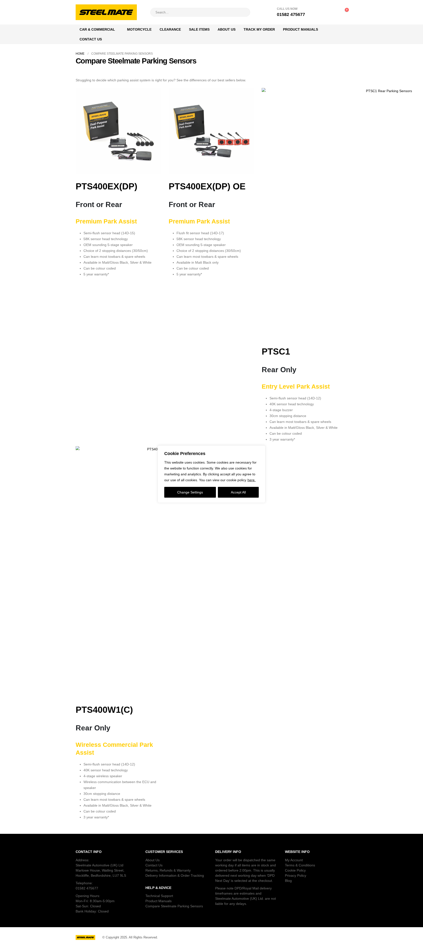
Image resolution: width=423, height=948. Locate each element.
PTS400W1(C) (104, 710)
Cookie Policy (295, 870)
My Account (294, 860)
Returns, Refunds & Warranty (168, 870)
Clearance (170, 29)
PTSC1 (276, 351)
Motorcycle (139, 29)
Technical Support (159, 896)
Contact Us (91, 39)
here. (251, 480)
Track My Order (259, 29)
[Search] (243, 12)
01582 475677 (87, 888)
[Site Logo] (106, 12)
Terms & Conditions (300, 865)
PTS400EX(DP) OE (207, 186)
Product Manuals (300, 29)
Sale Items (199, 29)
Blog (288, 881)
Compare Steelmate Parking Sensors (174, 906)
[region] (211, 474)
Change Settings (190, 492)
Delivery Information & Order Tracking (174, 875)
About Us (226, 29)
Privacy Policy (295, 875)
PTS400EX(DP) (106, 186)
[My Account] (322, 12)
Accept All (238, 492)
